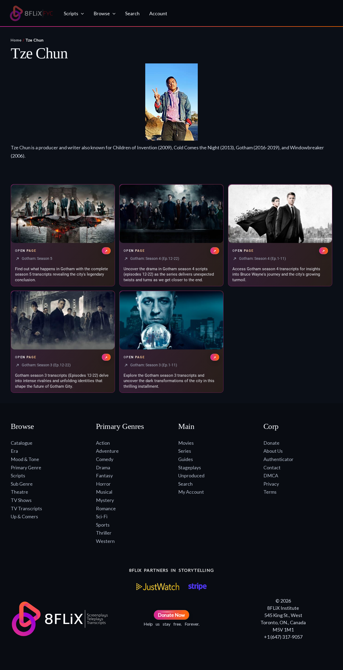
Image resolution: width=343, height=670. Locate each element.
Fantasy (104, 475)
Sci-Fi (101, 516)
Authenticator (278, 459)
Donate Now (171, 615)
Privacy (271, 484)
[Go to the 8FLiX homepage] (31, 13)
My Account (191, 492)
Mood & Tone (25, 459)
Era (14, 451)
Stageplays (189, 467)
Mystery (105, 500)
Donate (271, 443)
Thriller (103, 533)
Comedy (104, 459)
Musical (104, 492)
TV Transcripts (26, 508)
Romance (106, 508)
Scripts (18, 475)
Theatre (19, 492)
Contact (272, 467)
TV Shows (21, 500)
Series (184, 451)
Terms (270, 492)
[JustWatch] (157, 586)
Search (185, 484)
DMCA (270, 475)
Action (103, 443)
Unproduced (191, 475)
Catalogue (21, 443)
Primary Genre (26, 467)
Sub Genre (22, 484)
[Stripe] (197, 586)
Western (105, 541)
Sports (103, 525)
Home (16, 40)
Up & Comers (24, 516)
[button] (81, 13)
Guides (185, 459)
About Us (273, 451)
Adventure (107, 451)
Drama (103, 467)
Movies (186, 443)
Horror (103, 484)
